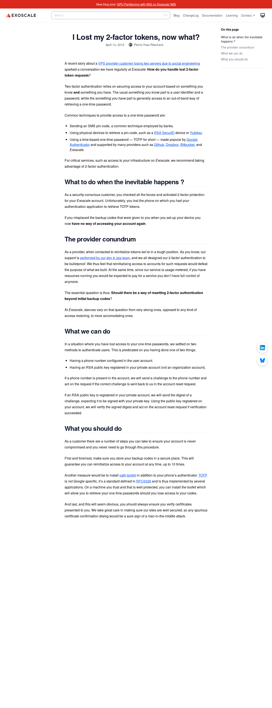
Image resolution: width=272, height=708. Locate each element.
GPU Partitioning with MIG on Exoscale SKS (146, 4)
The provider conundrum (237, 47)
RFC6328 (143, 481)
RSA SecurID (164, 132)
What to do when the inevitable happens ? (241, 39)
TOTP (202, 475)
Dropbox (172, 144)
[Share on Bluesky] (262, 360)
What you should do (234, 59)
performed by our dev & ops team (105, 257)
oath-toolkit (127, 475)
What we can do (232, 53)
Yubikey (196, 132)
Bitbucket (187, 144)
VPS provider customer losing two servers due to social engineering (149, 63)
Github (159, 144)
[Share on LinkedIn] (262, 347)
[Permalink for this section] (188, 181)
